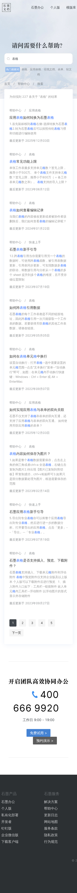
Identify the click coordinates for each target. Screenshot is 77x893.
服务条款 (51, 828)
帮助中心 (24, 84)
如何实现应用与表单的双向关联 (36, 409)
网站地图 (51, 821)
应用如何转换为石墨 (31, 117)
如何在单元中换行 (28, 356)
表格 (24, 69)
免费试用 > (38, 733)
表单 (60, 69)
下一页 (16, 632)
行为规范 (51, 841)
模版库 (71, 7)
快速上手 (35, 242)
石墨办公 (37, 7)
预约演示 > (44, 740)
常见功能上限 (23, 161)
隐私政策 (51, 835)
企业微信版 (9, 835)
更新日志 (51, 815)
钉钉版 (6, 828)
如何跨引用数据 (24, 307)
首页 (7, 84)
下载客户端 (9, 841)
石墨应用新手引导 (26, 512)
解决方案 (51, 802)
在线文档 (49, 69)
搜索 (40, 84)
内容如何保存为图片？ (29, 453)
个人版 (55, 7)
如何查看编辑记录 (26, 210)
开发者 (6, 821)
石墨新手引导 (23, 249)
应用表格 (35, 69)
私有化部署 (9, 815)
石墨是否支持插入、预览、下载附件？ (38, 563)
